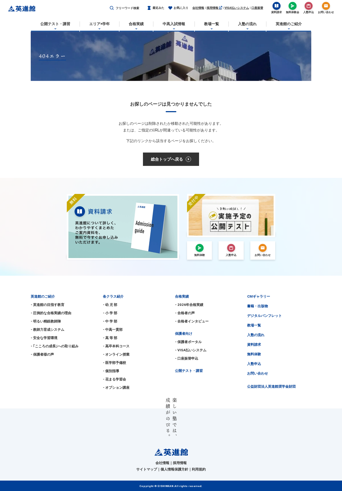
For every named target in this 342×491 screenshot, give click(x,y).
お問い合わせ (257, 373)
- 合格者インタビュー (192, 321)
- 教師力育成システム (47, 330)
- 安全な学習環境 (44, 338)
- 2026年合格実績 (189, 305)
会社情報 (198, 8)
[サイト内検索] (112, 8)
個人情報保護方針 (174, 469)
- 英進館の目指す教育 (47, 305)
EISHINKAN (165, 486)
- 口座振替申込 (186, 358)
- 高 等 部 (110, 338)
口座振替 (257, 8)
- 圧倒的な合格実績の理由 (51, 313)
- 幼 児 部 (110, 305)
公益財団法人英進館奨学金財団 (271, 386)
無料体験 (254, 354)
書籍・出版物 (257, 306)
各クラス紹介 (113, 296)
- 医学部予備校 (114, 363)
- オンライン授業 (116, 354)
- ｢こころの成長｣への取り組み (55, 346)
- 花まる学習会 (114, 379)
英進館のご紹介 (43, 296)
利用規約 (199, 469)
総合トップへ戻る (167, 159)
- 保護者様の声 (42, 354)
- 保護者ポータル (188, 342)
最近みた (158, 8)
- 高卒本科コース (116, 346)
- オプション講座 (116, 387)
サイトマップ (146, 469)
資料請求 (254, 344)
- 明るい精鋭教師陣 (46, 321)
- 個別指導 (111, 371)
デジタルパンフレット (264, 316)
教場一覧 (254, 325)
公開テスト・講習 (189, 371)
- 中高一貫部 (113, 330)
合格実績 (182, 296)
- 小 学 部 (110, 313)
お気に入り (181, 8)
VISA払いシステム (236, 8)
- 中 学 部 (110, 321)
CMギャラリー (258, 296)
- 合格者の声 (185, 313)
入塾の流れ (256, 335)
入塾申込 (254, 364)
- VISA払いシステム (191, 350)
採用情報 (213, 8)
